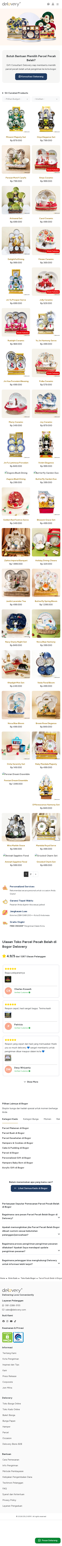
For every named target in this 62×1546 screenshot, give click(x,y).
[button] (16, 99)
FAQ (4, 1488)
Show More (32, 1082)
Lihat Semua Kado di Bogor (33, 1188)
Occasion (7, 1438)
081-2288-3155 (12, 1305)
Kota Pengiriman (10, 1359)
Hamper (6, 1426)
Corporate (7, 1382)
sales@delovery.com (15, 1309)
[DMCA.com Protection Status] (7, 1337)
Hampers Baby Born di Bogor (17, 1162)
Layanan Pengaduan (12, 1506)
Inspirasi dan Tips (10, 1364)
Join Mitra (7, 1387)
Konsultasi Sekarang (32, 76)
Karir (4, 1370)
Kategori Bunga (30, 1119)
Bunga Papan (8, 1421)
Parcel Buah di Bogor (13, 1133)
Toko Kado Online (11, 1409)
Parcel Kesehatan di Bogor (16, 1138)
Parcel (5, 1432)
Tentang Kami (9, 1353)
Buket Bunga (8, 1415)
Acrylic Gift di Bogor (13, 1167)
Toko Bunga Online (11, 1403)
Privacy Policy (9, 1500)
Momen (47, 1119)
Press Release (9, 1376)
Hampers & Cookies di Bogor (17, 1143)
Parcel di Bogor (10, 1153)
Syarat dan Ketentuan (13, 1494)
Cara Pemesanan (10, 1459)
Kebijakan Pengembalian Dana (17, 1477)
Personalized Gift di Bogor (16, 1158)
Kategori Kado (10, 1119)
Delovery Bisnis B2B (12, 1444)
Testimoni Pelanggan (12, 1483)
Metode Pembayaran (13, 1471)
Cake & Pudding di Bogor (15, 1148)
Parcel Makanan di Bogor (15, 1128)
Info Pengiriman (10, 1465)
